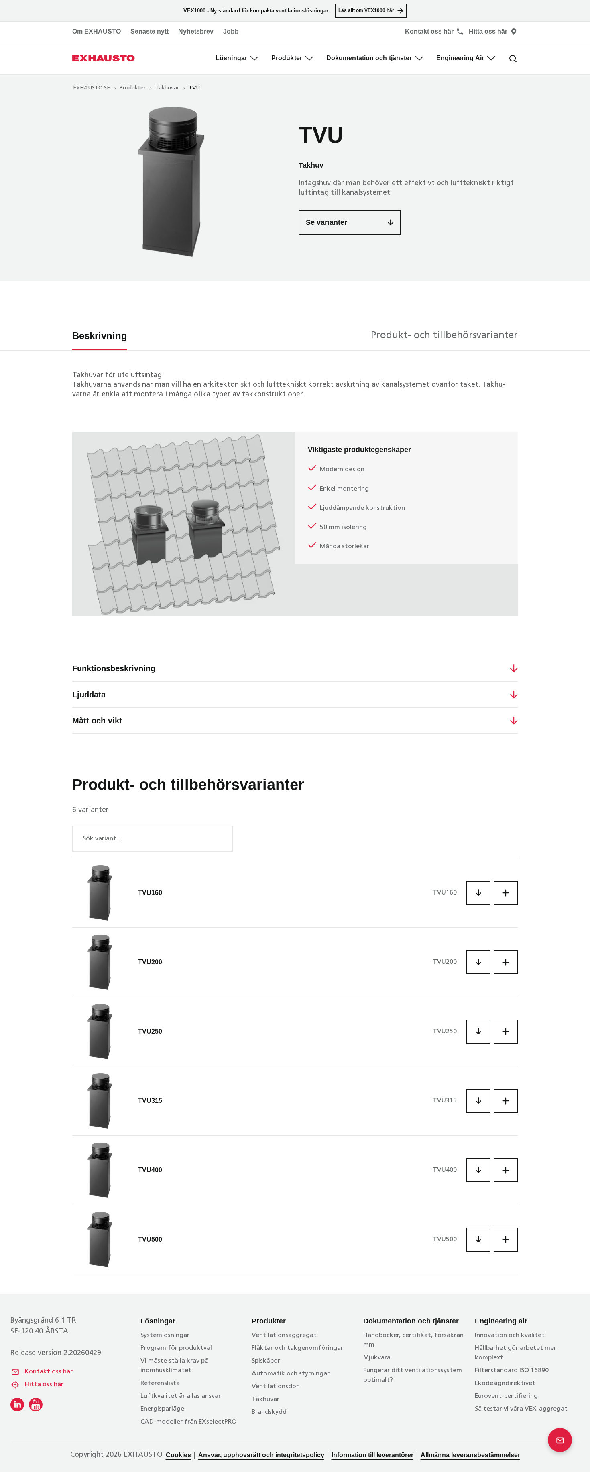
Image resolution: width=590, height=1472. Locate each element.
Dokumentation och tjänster (369, 58)
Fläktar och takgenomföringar (297, 1348)
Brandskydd (269, 1412)
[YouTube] (36, 1404)
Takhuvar (167, 88)
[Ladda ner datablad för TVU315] (478, 1101)
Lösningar (231, 58)
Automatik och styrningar (291, 1374)
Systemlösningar (164, 1335)
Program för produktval (176, 1348)
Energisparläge (162, 1409)
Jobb (231, 31)
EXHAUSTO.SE (91, 88)
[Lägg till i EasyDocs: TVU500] (506, 1240)
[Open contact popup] (560, 1440)
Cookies (178, 1455)
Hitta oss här (44, 1384)
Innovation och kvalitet (510, 1335)
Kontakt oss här (49, 1372)
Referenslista (160, 1383)
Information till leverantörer (372, 1455)
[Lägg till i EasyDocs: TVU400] (506, 1170)
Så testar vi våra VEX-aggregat (521, 1409)
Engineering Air (460, 58)
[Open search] (506, 58)
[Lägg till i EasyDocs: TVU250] (506, 1032)
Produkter (286, 58)
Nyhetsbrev (196, 31)
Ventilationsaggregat (284, 1335)
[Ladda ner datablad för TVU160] (478, 893)
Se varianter (326, 222)
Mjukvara (377, 1358)
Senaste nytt (149, 31)
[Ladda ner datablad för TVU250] (478, 1032)
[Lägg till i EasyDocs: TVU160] (506, 893)
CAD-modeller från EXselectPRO (188, 1422)
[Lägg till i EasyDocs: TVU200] (506, 962)
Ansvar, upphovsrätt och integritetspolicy (261, 1455)
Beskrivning (99, 335)
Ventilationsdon (276, 1386)
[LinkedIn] (17, 1404)
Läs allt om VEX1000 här (366, 10)
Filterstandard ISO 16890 (512, 1370)
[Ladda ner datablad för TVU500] (478, 1240)
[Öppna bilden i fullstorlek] (172, 182)
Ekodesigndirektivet (505, 1383)
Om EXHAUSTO (96, 31)
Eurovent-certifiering (506, 1396)
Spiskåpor (266, 1361)
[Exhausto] (103, 58)
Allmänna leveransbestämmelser (470, 1455)
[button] (64, 668)
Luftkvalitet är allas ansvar (180, 1396)
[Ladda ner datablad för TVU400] (478, 1170)
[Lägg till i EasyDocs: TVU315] (506, 1101)
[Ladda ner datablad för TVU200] (478, 962)
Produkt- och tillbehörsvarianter (444, 336)
